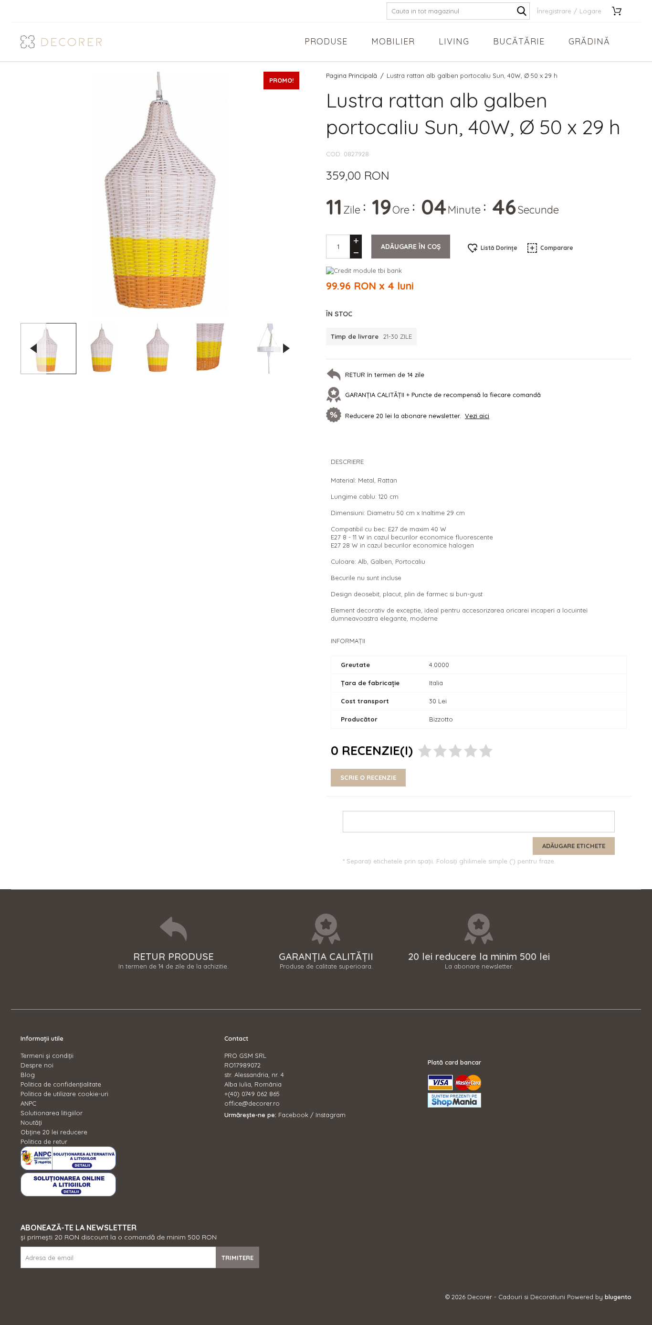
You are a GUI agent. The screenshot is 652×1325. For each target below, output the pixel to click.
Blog (28, 1074)
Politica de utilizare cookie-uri (64, 1094)
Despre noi (37, 1065)
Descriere (347, 461)
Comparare (556, 247)
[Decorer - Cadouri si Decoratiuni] (61, 41)
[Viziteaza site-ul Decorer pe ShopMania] (454, 1105)
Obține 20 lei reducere (54, 1132)
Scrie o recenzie (368, 777)
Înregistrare (554, 11)
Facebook (293, 1115)
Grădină (589, 41)
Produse (326, 41)
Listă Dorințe (499, 247)
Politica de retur (44, 1141)
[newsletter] (335, 415)
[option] (160, 195)
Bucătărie (519, 41)
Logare (590, 11)
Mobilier (393, 41)
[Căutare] (522, 11)
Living (454, 41)
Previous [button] (33, 348)
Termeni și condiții (47, 1055)
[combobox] (458, 11)
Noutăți (31, 1122)
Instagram (330, 1115)
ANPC (28, 1103)
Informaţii (348, 641)
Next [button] (286, 348)
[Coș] (620, 11)
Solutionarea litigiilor (52, 1113)
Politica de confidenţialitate (61, 1084)
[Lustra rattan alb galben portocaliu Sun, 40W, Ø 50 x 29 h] (48, 348)
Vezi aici (477, 416)
